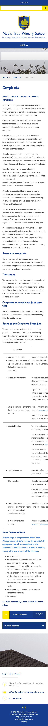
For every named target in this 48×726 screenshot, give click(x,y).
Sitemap (24, 722)
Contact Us (16, 77)
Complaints (29, 77)
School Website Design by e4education (24, 714)
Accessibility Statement (24, 719)
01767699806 (15, 698)
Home (5, 77)
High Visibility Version (24, 717)
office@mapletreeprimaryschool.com (26, 692)
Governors (24, 3)
